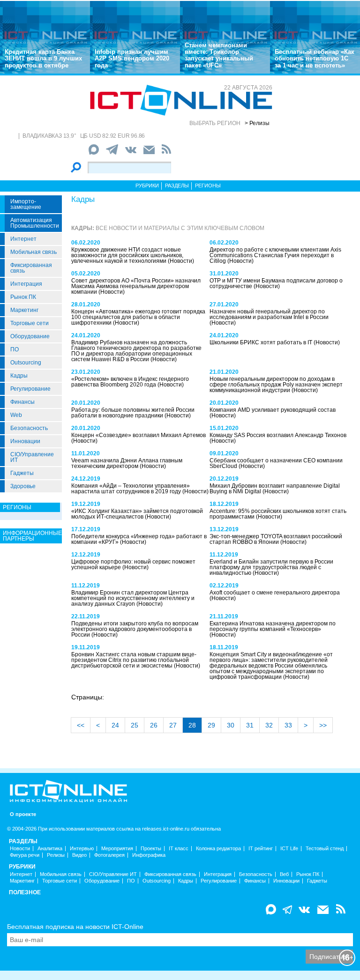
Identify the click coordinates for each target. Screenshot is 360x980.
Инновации (25, 441)
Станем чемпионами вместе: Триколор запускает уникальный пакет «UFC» (219, 55)
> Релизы (257, 123)
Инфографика (148, 855)
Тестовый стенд (325, 848)
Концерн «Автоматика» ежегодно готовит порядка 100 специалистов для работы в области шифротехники (138, 317)
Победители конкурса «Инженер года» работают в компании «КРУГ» (139, 539)
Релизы (56, 855)
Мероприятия (117, 848)
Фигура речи (24, 855)
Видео (79, 855)
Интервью (82, 848)
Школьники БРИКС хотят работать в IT (262, 342)
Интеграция (26, 284)
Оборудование (30, 336)
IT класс (178, 848)
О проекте (23, 814)
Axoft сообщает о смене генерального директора (275, 592)
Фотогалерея (109, 855)
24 (115, 725)
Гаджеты (22, 473)
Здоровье (23, 486)
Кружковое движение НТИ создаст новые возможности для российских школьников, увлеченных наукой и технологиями (127, 255)
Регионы (208, 185)
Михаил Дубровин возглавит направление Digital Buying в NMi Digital (275, 489)
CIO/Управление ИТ (32, 457)
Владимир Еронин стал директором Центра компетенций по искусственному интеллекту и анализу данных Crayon (133, 598)
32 (269, 725)
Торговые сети (29, 323)
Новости (20, 848)
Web (16, 415)
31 (250, 725)
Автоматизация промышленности (34, 223)
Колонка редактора (218, 848)
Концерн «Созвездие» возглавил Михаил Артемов (138, 435)
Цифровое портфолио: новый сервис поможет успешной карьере (133, 564)
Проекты (151, 848)
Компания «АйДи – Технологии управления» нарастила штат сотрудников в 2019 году (130, 489)
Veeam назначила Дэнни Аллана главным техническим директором (126, 463)
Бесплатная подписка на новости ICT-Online (75, 926)
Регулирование (30, 389)
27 (173, 725)
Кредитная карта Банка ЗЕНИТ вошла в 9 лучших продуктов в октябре (43, 58)
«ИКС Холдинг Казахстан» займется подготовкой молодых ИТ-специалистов (137, 514)
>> (323, 725)
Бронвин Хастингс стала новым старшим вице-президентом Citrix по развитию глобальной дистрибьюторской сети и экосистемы (133, 660)
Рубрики (147, 185)
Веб (284, 874)
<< (80, 725)
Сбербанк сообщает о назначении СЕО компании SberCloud (276, 463)
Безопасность (29, 428)
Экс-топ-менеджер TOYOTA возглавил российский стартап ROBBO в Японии (276, 539)
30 (230, 725)
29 (211, 725)
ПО (14, 349)
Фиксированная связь (31, 268)
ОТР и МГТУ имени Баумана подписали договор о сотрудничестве (276, 283)
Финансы (22, 402)
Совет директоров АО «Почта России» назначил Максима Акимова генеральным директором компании (136, 286)
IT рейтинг (260, 848)
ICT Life (289, 848)
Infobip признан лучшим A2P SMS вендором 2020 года (132, 58)
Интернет (23, 239)
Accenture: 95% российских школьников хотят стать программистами (278, 514)
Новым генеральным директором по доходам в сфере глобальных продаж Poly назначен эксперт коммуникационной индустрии (276, 384)
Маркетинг (24, 310)
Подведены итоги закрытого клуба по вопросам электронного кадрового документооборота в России (134, 629)
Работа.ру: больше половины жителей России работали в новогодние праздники (133, 413)
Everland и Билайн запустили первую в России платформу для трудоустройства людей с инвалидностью (271, 567)
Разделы (177, 185)
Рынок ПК (23, 297)
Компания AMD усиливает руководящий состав (273, 410)
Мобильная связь (33, 252)
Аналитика (50, 848)
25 (134, 725)
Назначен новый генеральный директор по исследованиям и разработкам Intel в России (269, 314)
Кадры (19, 376)
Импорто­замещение (25, 204)
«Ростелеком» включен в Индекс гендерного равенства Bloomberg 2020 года (130, 382)
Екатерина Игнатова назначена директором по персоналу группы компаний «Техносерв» (273, 626)
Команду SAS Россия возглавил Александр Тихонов (278, 435)
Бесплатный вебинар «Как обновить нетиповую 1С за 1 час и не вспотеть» (314, 58)
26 (154, 725)
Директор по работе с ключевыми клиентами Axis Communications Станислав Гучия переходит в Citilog (275, 255)
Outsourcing (25, 362)
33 (288, 725)
